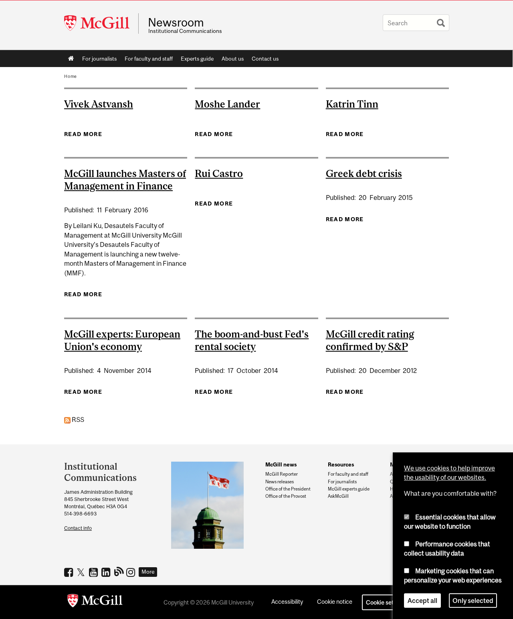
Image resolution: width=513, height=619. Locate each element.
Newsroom (176, 22)
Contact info (78, 528)
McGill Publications (119, 571)
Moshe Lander (227, 104)
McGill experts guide (349, 489)
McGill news (281, 464)
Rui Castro (219, 173)
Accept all (422, 600)
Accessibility (287, 601)
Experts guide (197, 58)
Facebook (69, 572)
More (148, 571)
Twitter (82, 572)
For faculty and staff (149, 58)
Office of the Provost (285, 496)
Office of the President (288, 489)
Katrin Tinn (352, 104)
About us (233, 58)
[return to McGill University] (95, 602)
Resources (341, 464)
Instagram (131, 572)
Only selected (472, 600)
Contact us (265, 58)
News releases (279, 481)
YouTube (94, 572)
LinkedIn (106, 572)
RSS (77, 419)
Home (71, 58)
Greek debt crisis (364, 173)
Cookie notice (334, 601)
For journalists (99, 58)
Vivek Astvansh (98, 104)
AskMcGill (338, 496)
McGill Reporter (281, 474)
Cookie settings (386, 602)
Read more (83, 134)
